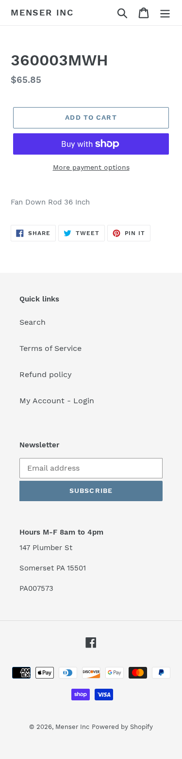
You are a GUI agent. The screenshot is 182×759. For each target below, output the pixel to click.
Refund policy (45, 374)
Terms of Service (50, 348)
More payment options (91, 167)
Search (32, 322)
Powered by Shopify (122, 726)
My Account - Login (56, 400)
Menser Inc (42, 12)
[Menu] (165, 13)
